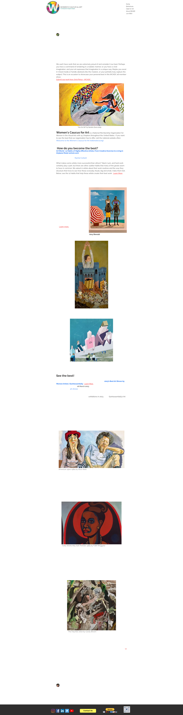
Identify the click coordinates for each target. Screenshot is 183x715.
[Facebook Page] (58, 711)
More (117, 21)
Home (128, 4)
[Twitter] (67, 711)
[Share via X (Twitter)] (62, 643)
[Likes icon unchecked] (62, 695)
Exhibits (78, 21)
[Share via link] (71, 643)
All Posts (50, 21)
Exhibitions (129, 6)
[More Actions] (125, 685)
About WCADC (130, 11)
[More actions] (125, 35)
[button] (134, 21)
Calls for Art (130, 9)
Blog (59, 21)
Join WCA (129, 14)
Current (68, 21)
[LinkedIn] (62, 711)
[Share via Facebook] (57, 643)
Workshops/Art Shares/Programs (98, 21)
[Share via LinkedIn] (66, 643)
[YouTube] (72, 711)
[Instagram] (53, 711)
